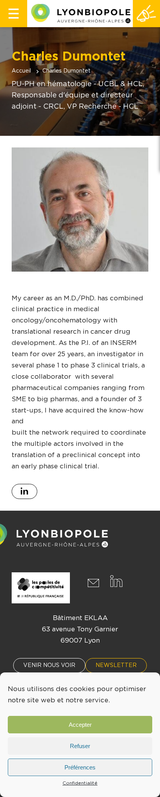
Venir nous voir (49, 665)
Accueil (21, 71)
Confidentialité (80, 783)
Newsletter (116, 665)
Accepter (80, 724)
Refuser (80, 746)
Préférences (80, 767)
